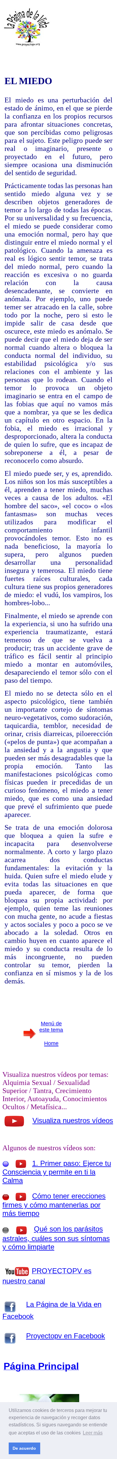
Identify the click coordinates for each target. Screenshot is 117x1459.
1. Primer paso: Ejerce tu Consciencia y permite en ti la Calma (56, 1171)
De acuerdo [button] (24, 1448)
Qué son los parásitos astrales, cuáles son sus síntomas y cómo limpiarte (56, 1238)
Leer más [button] (93, 1432)
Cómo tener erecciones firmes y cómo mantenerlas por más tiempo (54, 1204)
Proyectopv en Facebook (65, 1336)
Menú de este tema (51, 1027)
